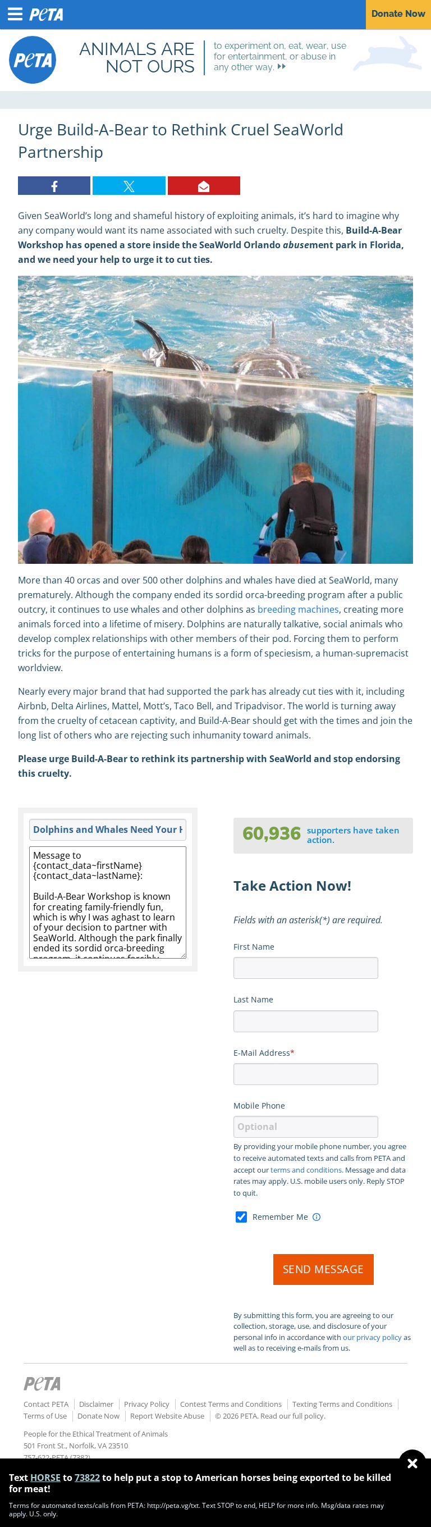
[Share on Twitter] (129, 185)
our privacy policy (372, 1337)
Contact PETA (46, 1404)
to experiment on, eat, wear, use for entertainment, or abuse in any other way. (280, 56)
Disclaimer (96, 1404)
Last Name (253, 999)
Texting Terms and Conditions (342, 1404)
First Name (253, 946)
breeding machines (298, 609)
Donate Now (98, 1416)
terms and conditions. (306, 1170)
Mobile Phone (259, 1105)
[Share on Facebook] (54, 185)
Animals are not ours (137, 57)
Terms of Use (45, 1416)
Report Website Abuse (167, 1416)
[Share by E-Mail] (204, 185)
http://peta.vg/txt (173, 1505)
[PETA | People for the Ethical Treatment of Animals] (32, 60)
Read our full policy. (292, 1416)
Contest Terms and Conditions (231, 1404)
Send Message (323, 1269)
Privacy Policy (146, 1404)
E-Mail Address (261, 1052)
